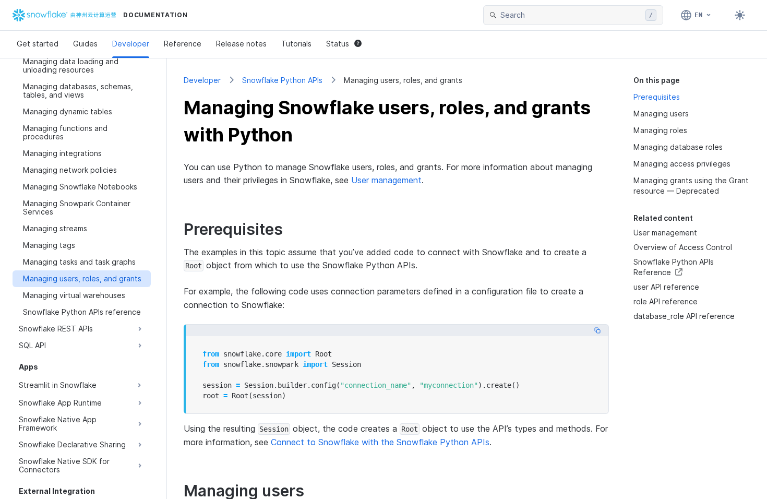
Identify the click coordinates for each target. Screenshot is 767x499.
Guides (85, 43)
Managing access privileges (681, 163)
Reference (182, 43)
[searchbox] (570, 15)
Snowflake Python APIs (282, 80)
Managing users (661, 113)
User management (386, 180)
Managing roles (660, 130)
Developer (130, 43)
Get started (37, 43)
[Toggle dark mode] (739, 15)
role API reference (665, 301)
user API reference (666, 286)
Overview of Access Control (682, 247)
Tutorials (296, 43)
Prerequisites (656, 96)
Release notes (241, 43)
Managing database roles (678, 146)
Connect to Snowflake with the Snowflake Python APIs (380, 442)
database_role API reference (684, 316)
